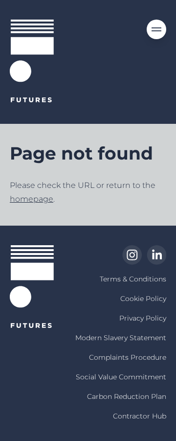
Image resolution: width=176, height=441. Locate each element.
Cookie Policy (143, 298)
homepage (31, 199)
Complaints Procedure (127, 357)
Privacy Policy (142, 318)
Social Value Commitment (121, 376)
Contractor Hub (139, 416)
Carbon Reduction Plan (126, 396)
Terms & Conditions (133, 279)
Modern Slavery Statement (120, 337)
